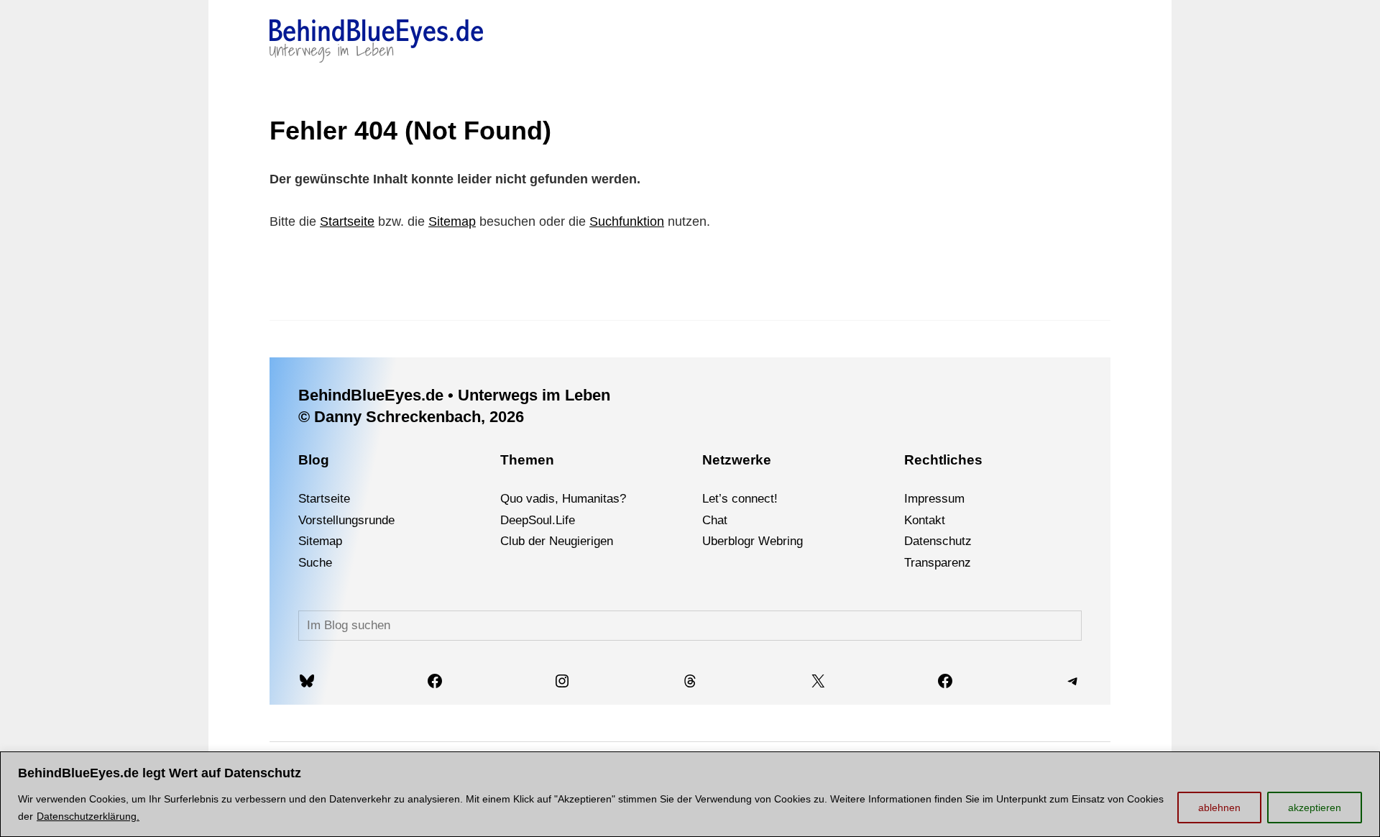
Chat (714, 520)
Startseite (347, 221)
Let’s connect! (740, 499)
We (767, 541)
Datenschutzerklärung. (88, 816)
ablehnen (1219, 807)
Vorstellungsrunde (346, 520)
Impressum (934, 499)
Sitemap (452, 221)
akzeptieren (1314, 807)
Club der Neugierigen (556, 541)
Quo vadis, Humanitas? (563, 499)
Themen (527, 459)
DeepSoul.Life (537, 520)
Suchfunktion (626, 221)
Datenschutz (938, 541)
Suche (315, 563)
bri (783, 541)
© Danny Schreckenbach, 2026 (411, 417)
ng (796, 541)
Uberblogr (728, 541)
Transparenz (937, 563)
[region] (690, 794)
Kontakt (924, 520)
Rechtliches (943, 459)
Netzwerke (736, 459)
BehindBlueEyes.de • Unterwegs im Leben (454, 395)
